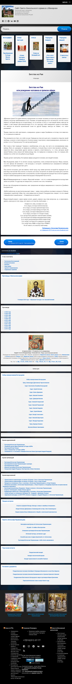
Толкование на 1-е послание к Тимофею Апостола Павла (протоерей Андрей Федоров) (27, 451)
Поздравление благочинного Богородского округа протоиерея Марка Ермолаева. (36, 577)
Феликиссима (65, 354)
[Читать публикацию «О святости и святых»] (64, 48)
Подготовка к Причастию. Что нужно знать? (50, 59)
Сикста (52, 354)
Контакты (6, 264)
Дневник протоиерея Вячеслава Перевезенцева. (17, 467)
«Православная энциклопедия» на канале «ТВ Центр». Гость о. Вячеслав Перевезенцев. (28, 479)
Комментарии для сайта (10, 253)
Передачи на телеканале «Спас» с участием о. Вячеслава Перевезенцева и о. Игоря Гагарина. (30, 483)
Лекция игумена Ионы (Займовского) (36, 512)
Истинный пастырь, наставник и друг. (36, 533)
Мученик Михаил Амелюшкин (36, 427)
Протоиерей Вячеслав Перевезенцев (14, 462)
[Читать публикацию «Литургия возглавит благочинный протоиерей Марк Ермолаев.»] (57, 602)
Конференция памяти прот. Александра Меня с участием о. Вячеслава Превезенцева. (27, 491)
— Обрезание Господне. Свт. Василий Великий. (36, 299)
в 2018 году (7, 322)
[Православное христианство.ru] (39, 661)
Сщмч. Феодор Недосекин (36, 420)
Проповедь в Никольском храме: (12, 276)
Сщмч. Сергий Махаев (36, 411)
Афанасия (42, 359)
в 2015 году (7, 327)
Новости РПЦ (9, 628)
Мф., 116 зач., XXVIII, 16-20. (25, 361)
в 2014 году (7, 328)
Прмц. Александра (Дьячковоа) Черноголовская (36, 382)
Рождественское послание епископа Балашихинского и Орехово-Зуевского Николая (36, 574)
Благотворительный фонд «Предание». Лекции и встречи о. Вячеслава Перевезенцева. (28, 488)
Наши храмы (7, 266)
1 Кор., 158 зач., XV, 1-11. (41, 361)
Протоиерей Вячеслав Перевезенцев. (14, 444)
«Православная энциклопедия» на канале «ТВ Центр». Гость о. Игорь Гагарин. (25, 481)
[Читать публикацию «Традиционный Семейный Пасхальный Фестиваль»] (14, 602)
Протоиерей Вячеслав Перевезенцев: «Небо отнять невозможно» (36, 540)
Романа (18, 356)
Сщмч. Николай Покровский (36, 405)
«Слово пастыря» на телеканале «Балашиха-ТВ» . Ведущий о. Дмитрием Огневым (26, 493)
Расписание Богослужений (11, 261)
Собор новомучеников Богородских (13, 375)
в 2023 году (7, 313)
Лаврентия (43, 354)
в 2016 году (7, 325)
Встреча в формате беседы (36, 505)
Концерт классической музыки (36, 555)
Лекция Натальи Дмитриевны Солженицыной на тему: (36, 508)
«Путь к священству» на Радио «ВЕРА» (14, 449)
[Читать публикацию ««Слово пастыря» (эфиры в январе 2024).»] (21, 48)
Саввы (44, 358)
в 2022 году (7, 315)
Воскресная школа (9, 263)
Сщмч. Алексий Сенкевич (36, 395)
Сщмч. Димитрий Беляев (36, 398)
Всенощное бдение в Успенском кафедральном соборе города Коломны (62, 657)
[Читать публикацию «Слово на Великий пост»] (36, 46)
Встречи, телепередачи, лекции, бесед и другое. (17, 489)
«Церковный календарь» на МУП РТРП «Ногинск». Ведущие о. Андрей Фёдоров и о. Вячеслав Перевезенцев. (33, 495)
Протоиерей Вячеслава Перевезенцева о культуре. (18, 464)
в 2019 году (7, 320)
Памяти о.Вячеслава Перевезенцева (13, 520)
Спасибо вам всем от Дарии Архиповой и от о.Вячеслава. (36, 537)
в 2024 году (7, 312)
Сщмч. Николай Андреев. (36, 408)
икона (48, 354)
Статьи (33, 38)
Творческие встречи (8, 548)
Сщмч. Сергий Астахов (36, 389)
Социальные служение (10, 269)
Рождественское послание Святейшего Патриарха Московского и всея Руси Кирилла (36, 571)
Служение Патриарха (30, 628)
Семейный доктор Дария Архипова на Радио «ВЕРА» (18, 446)
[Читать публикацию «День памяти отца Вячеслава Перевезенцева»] (36, 602)
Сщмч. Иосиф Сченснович (36, 414)
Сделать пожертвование (11, 268)
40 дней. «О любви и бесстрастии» (36, 527)
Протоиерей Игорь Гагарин (11, 448)
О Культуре (36, 78)
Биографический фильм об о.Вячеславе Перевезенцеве (36, 524)
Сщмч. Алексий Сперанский (36, 401)
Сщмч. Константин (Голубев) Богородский (36, 386)
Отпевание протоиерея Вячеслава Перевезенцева (36, 530)
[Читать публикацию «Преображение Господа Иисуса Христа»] (7, 46)
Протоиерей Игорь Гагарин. (11, 465)
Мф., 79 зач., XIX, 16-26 (55, 361)
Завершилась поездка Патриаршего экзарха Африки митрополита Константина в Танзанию (15, 636)
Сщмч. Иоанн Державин (36, 392)
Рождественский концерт (36, 552)
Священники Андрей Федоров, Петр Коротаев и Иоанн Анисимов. (22, 469)
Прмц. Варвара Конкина (36, 424)
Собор (56, 356)
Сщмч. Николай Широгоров (36, 417)
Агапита (8, 356)
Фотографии (7, 38)
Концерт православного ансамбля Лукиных (36, 558)
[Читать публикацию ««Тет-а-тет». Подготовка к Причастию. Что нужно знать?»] (50, 48)
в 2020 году (7, 318)
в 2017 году (7, 323)
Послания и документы (9, 566)
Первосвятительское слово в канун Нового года (36, 580)
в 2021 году (7, 317)
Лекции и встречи (7, 501)
